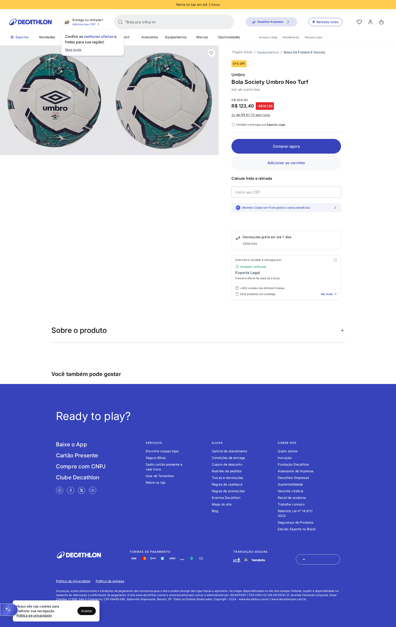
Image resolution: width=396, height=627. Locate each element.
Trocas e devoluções (227, 478)
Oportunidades (229, 37)
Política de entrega (110, 581)
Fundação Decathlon (293, 464)
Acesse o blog (268, 37)
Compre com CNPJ (81, 466)
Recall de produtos (292, 498)
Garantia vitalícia (290, 491)
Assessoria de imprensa (296, 471)
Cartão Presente (77, 455)
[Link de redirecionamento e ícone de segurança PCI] (246, 560)
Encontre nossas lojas (162, 451)
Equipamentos (176, 37)
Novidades (47, 37)
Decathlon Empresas (293, 478)
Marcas (202, 37)
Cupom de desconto (227, 464)
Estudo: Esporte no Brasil (296, 529)
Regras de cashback (227, 484)
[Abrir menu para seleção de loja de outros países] (318, 559)
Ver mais (327, 294)
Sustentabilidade (290, 484)
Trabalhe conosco (291, 504)
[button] (9, 610)
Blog (215, 511)
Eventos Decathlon (226, 498)
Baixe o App (71, 444)
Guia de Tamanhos (160, 476)
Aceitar (86, 611)
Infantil (124, 37)
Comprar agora (286, 146)
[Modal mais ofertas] (335, 260)
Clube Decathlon (77, 477)
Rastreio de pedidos (227, 471)
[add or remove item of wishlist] (211, 53)
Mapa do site (221, 504)
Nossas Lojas (313, 37)
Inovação (285, 458)
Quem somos (288, 451)
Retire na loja (155, 482)
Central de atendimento (230, 451)
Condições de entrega (228, 458)
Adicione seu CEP (84, 24)
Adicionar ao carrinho (286, 162)
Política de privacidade (73, 581)
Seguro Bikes (156, 458)
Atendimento (291, 37)
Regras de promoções (228, 491)
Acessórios (149, 37)
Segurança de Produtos (295, 522)
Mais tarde (73, 50)
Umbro (238, 74)
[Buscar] (120, 22)
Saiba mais (250, 243)
